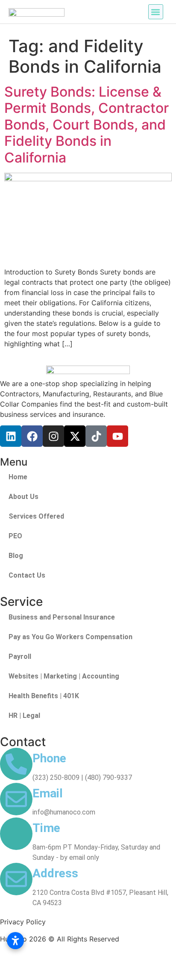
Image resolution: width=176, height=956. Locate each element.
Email (47, 793)
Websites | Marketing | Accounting (64, 676)
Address (55, 873)
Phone (49, 758)
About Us (23, 497)
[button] (155, 11)
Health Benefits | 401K (44, 696)
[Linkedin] (10, 436)
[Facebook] (32, 436)
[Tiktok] (96, 436)
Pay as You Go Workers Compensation (70, 637)
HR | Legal (24, 715)
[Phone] (16, 764)
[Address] (16, 879)
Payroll (20, 656)
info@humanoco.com (63, 812)
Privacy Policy (23, 922)
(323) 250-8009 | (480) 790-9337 (82, 777)
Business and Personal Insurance (62, 617)
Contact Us (27, 575)
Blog (16, 556)
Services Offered (36, 516)
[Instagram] (53, 436)
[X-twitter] (74, 436)
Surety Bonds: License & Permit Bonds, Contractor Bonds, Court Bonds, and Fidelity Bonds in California (86, 124)
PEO (15, 536)
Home (18, 477)
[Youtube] (117, 436)
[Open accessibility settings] (15, 940)
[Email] (16, 799)
